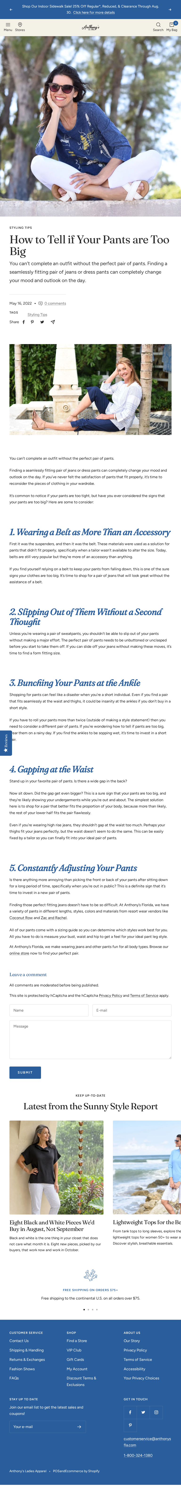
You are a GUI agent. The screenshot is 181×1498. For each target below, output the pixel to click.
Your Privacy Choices (141, 1378)
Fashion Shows (22, 1369)
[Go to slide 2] (88, 1309)
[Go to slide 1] (84, 1309)
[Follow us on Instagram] (156, 1412)
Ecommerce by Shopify (82, 1471)
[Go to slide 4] (97, 1309)
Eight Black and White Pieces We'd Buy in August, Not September (51, 1225)
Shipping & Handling (26, 1350)
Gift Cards (75, 1359)
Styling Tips (20, 227)
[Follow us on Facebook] (130, 1412)
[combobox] (158, 27)
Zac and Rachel (54, 918)
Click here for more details (94, 12)
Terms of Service (144, 995)
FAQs (14, 1378)
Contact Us (19, 1341)
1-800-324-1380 (138, 1455)
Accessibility (134, 1369)
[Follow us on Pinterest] (130, 1425)
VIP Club (74, 1350)
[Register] (79, 1426)
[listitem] (24, 322)
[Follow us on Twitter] (143, 1412)
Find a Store (77, 1341)
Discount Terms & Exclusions (81, 1381)
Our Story (132, 1341)
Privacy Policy (110, 995)
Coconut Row (21, 918)
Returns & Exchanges (27, 1359)
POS (56, 1471)
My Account (77, 1369)
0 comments (55, 303)
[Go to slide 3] (92, 1309)
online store (19, 953)
